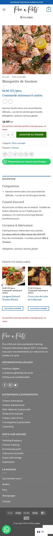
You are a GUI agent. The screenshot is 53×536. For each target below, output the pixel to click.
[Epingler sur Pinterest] (26, 154)
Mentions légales (10, 368)
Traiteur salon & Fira (12, 417)
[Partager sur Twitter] (15, 154)
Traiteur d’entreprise (12, 400)
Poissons (15, 148)
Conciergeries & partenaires (16, 422)
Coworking (7, 426)
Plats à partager (19, 77)
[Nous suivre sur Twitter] (15, 385)
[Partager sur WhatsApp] (5, 154)
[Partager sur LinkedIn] (31, 154)
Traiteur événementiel (13, 405)
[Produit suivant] (5, 101)
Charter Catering (10, 444)
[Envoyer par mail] (20, 154)
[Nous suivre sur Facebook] (5, 385)
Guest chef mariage (12, 457)
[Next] (50, 291)
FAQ (4, 489)
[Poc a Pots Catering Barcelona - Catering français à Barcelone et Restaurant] (26, 9)
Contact (6, 501)
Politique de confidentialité (16, 377)
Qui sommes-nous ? (12, 478)
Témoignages (8, 495)
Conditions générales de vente (17, 372)
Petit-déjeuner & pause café (16, 409)
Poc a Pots (7, 344)
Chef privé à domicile (12, 453)
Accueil (5, 77)
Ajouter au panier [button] (12, 308)
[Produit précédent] (10, 101)
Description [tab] (8, 179)
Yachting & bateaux (12, 440)
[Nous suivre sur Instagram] (10, 385)
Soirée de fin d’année (12, 413)
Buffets (6, 484)
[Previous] (2, 291)
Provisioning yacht (11, 448)
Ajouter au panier (31, 134)
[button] (4, 9)
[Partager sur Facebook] (10, 154)
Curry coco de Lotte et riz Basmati (38, 298)
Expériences (8, 461)
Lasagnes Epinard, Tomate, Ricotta (11, 298)
